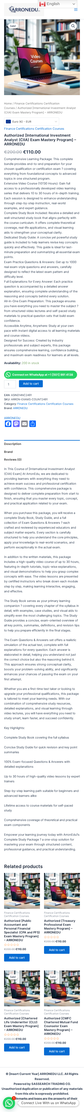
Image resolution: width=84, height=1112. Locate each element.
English (53, 4)
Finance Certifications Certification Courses (34, 129)
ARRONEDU (20, 408)
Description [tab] (12, 444)
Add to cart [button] (17, 957)
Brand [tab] (8, 452)
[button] (73, 26)
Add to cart (31, 383)
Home (8, 103)
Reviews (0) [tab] (13, 459)
